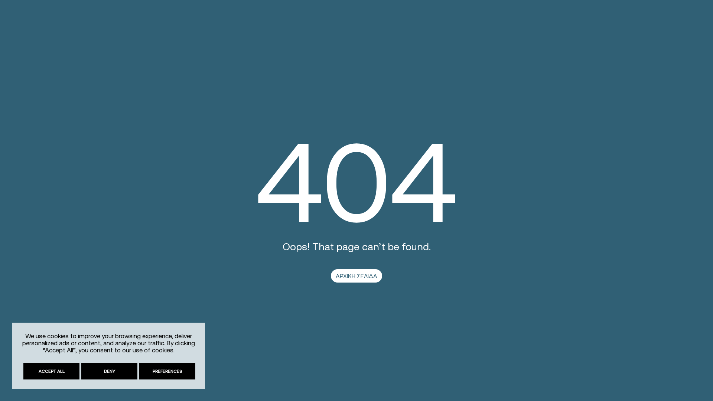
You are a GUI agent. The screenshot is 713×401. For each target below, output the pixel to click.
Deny (109, 371)
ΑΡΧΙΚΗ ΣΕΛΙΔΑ (356, 276)
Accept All (52, 371)
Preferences (167, 371)
